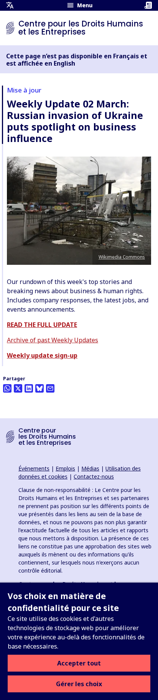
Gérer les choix (79, 684)
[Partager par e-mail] (50, 388)
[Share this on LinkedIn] (29, 388)
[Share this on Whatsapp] (7, 388)
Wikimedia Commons (122, 257)
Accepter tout (79, 663)
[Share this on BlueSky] (39, 388)
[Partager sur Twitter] (18, 388)
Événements (33, 468)
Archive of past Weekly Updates (52, 340)
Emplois (65, 468)
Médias (90, 468)
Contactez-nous (94, 476)
